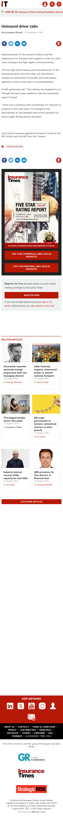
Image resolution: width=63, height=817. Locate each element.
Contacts (23, 726)
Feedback (17, 736)
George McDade (14, 382)
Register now (31, 295)
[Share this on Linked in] (17, 43)
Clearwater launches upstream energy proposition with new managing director (15, 371)
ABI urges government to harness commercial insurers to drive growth (45, 424)
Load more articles (31, 501)
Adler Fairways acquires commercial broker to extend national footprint (45, 371)
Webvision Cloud (38, 812)
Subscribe (39, 733)
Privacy (12, 730)
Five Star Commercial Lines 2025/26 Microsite (31, 255)
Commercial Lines (14, 146)
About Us (9, 726)
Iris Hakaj (41, 436)
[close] (61, 37)
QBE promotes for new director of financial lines (44, 475)
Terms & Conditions (43, 726)
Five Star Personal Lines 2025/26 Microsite (31, 267)
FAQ (50, 733)
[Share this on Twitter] (11, 43)
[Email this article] (24, 43)
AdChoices (12, 733)
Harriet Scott (42, 382)
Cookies (26, 733)
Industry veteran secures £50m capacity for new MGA (16, 475)
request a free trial (44, 305)
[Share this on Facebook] (4, 43)
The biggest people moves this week (14, 419)
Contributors (28, 730)
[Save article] (58, 43)
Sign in (22, 37)
